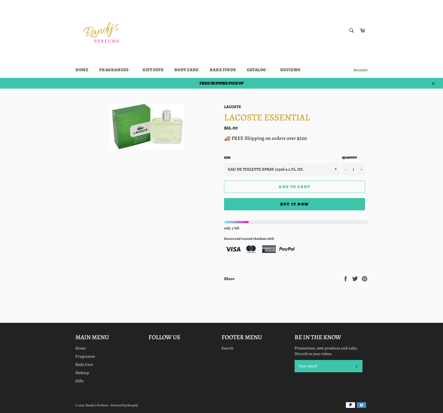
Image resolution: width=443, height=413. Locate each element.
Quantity (349, 158)
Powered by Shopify (124, 405)
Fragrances (114, 70)
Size (227, 158)
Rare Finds (223, 70)
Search (228, 348)
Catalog (257, 70)
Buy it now (294, 204)
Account (361, 70)
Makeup (82, 373)
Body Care (186, 70)
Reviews (290, 70)
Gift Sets (153, 70)
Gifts (79, 381)
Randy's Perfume (97, 405)
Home (81, 70)
